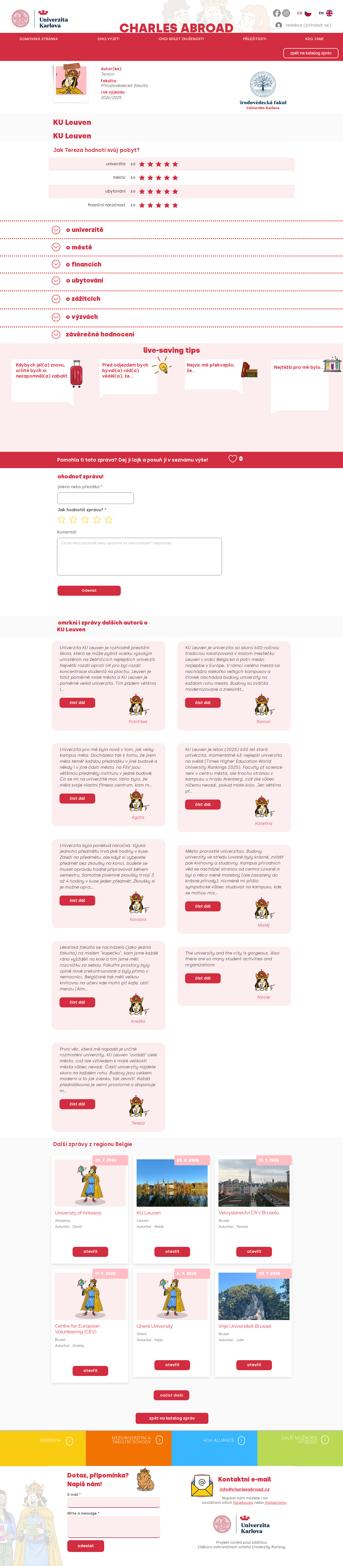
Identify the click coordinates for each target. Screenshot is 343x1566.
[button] (108, 39)
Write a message (82, 1513)
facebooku (243, 1502)
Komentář (67, 532)
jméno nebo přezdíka (78, 487)
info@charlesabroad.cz (244, 1489)
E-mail (72, 1495)
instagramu (275, 1502)
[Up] (56, 230)
